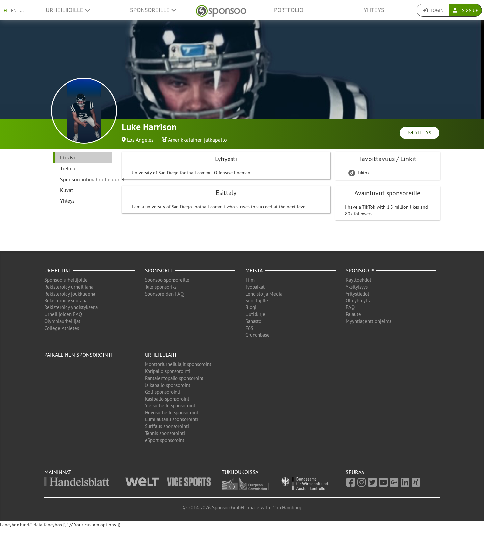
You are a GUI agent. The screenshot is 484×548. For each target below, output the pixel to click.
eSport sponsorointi (165, 440)
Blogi (250, 307)
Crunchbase (257, 335)
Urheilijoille (65, 10)
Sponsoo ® (360, 270)
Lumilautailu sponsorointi (171, 419)
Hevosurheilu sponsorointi (172, 412)
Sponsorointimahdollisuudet (86, 179)
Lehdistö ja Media (263, 294)
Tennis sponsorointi (165, 433)
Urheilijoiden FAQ (63, 314)
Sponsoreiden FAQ (164, 294)
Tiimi (250, 280)
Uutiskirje (255, 314)
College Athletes (61, 328)
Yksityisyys (357, 287)
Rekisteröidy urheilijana (68, 287)
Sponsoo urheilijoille (66, 280)
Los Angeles (140, 139)
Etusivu (68, 157)
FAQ (350, 307)
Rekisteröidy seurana (65, 300)
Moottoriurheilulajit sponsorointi (179, 364)
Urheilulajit (161, 354)
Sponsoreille (150, 10)
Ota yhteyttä (358, 300)
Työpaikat (255, 287)
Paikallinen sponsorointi (78, 354)
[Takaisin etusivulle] (221, 10)
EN (13, 10)
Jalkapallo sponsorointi (168, 385)
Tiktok (363, 173)
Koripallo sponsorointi (167, 371)
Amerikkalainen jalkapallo (197, 139)
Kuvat (66, 190)
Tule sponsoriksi (161, 287)
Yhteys (374, 10)
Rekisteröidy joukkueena (69, 294)
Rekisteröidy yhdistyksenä (71, 307)
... (22, 10)
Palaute (353, 314)
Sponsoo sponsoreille (167, 280)
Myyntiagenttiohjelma (368, 321)
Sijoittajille (256, 300)
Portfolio (288, 10)
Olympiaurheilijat (62, 321)
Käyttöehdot (358, 280)
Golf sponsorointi (162, 392)
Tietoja (67, 168)
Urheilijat (57, 270)
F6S (249, 328)
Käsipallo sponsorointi (168, 399)
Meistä (254, 270)
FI (5, 10)
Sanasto (253, 321)
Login (436, 10)
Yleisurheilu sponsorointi (171, 405)
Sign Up (469, 10)
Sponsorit (159, 270)
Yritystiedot (357, 294)
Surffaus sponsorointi (167, 426)
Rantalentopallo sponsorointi (175, 378)
